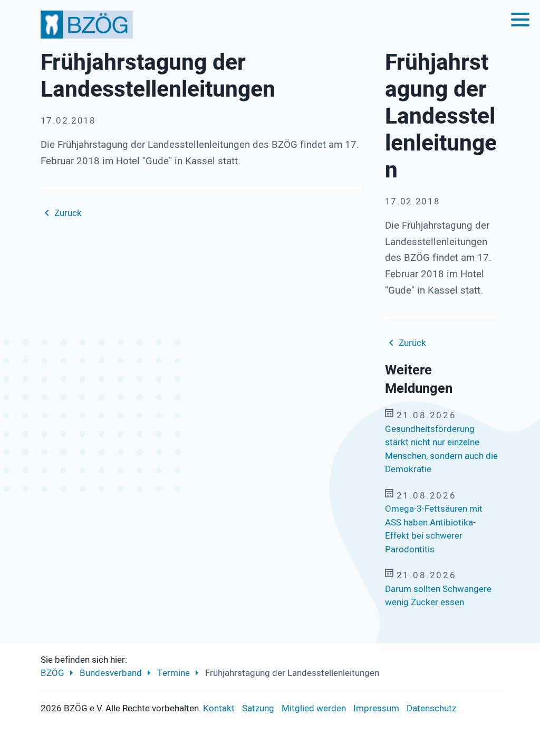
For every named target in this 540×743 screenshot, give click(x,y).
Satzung (258, 708)
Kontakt (219, 708)
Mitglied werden (314, 708)
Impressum (376, 708)
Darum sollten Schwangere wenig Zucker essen (438, 595)
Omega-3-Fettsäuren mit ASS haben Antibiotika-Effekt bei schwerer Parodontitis (434, 529)
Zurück (68, 213)
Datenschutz (431, 708)
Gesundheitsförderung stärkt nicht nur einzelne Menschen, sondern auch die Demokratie (441, 449)
